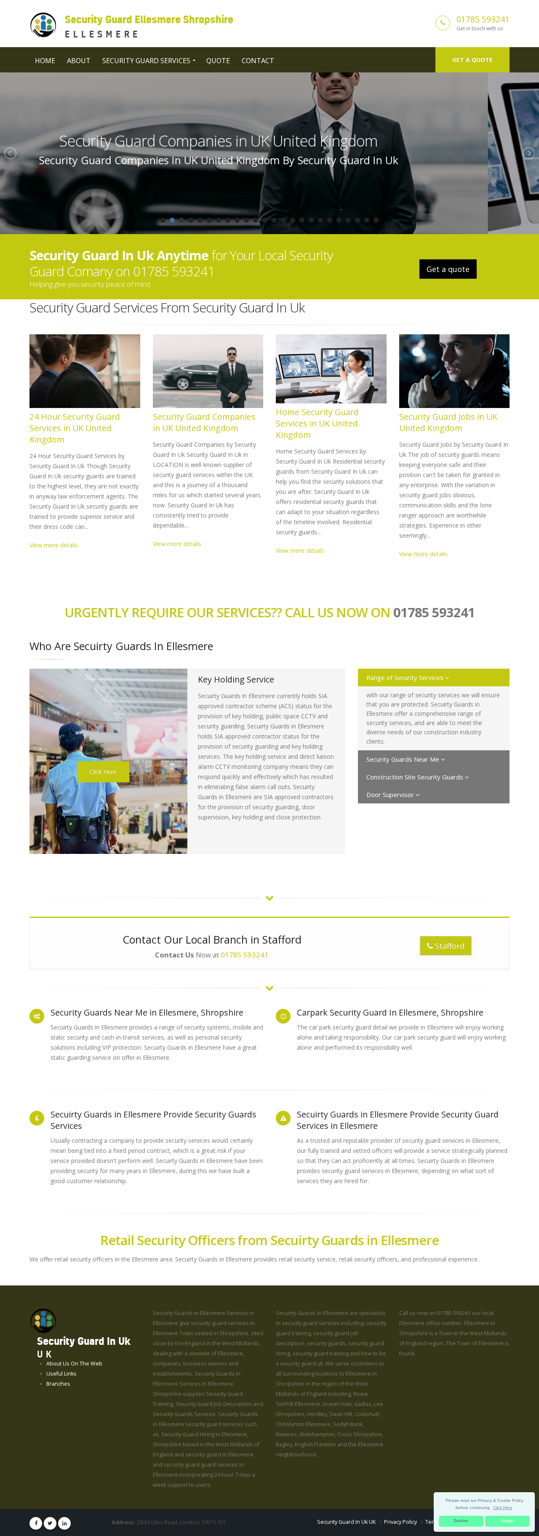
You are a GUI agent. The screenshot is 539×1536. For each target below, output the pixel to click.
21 (348, 220)
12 (264, 220)
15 (292, 220)
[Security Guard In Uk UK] (43, 1320)
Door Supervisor (391, 794)
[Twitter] (50, 1523)
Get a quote (472, 60)
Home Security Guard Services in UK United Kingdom (269, 140)
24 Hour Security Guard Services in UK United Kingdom (74, 428)
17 (311, 220)
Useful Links (61, 1373)
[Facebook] (35, 1523)
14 (283, 220)
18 (320, 220)
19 (329, 220)
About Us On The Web (74, 1363)
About (79, 60)
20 (339, 220)
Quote (218, 60)
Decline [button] (461, 1521)
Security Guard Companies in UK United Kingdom (204, 422)
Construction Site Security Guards (415, 777)
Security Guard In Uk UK (346, 1521)
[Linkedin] (64, 1523)
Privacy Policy (400, 1521)
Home (45, 60)
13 (274, 220)
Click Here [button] (502, 1507)
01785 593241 (483, 19)
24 (376, 220)
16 (301, 220)
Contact (258, 60)
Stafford (448, 946)
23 (366, 220)
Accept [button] (507, 1521)
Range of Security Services (405, 677)
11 (255, 220)
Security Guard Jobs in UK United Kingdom (448, 422)
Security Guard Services (146, 60)
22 (357, 220)
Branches (58, 1383)
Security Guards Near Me (403, 759)
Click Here (103, 772)
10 (246, 220)
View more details (53, 545)
